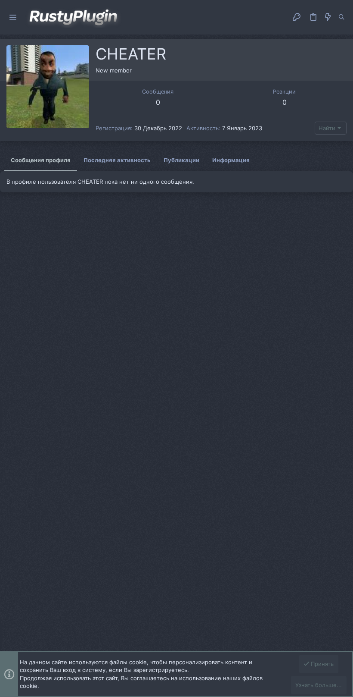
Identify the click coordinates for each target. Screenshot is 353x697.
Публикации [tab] (181, 160)
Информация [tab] (231, 160)
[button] (13, 17)
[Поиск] (341, 17)
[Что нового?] (328, 17)
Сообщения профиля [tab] (41, 160)
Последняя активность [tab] (117, 160)
